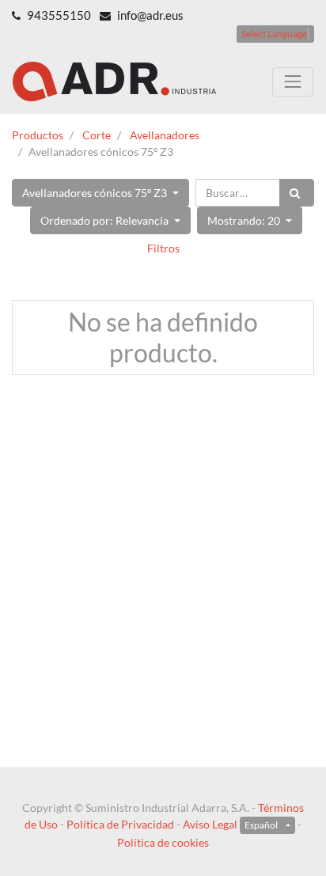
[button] (100, 193)
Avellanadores (164, 135)
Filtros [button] (163, 248)
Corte (96, 135)
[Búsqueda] (296, 193)
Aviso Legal (210, 824)
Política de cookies (163, 842)
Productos (37, 135)
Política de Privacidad (120, 824)
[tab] (163, 248)
